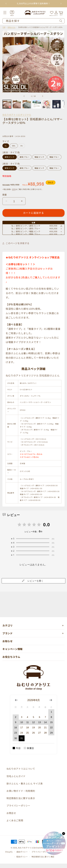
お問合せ (11, 813)
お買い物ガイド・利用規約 (21, 790)
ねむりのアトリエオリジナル (16, 114)
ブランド (7, 633)
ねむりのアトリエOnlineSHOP (31, 847)
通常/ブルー (24, 157)
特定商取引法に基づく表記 (43, 856)
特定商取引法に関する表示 (21, 798)
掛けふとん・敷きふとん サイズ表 (25, 783)
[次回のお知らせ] (61, 3)
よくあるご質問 (15, 820)
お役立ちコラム (11, 656)
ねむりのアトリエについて (21, 768)
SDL (13, 145)
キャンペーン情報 (12, 649)
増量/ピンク (39, 157)
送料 (13, 189)
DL (22, 146)
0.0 (46, 524)
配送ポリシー (22, 856)
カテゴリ (7, 625)
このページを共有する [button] (17, 243)
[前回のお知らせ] (6, 3)
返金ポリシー (22, 851)
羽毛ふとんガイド (16, 776)
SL (6, 145)
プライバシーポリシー (18, 805)
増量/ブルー (54, 157)
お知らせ (7, 641)
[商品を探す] (60, 20)
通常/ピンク (9, 157)
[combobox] (33, 20)
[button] (7, 12)
